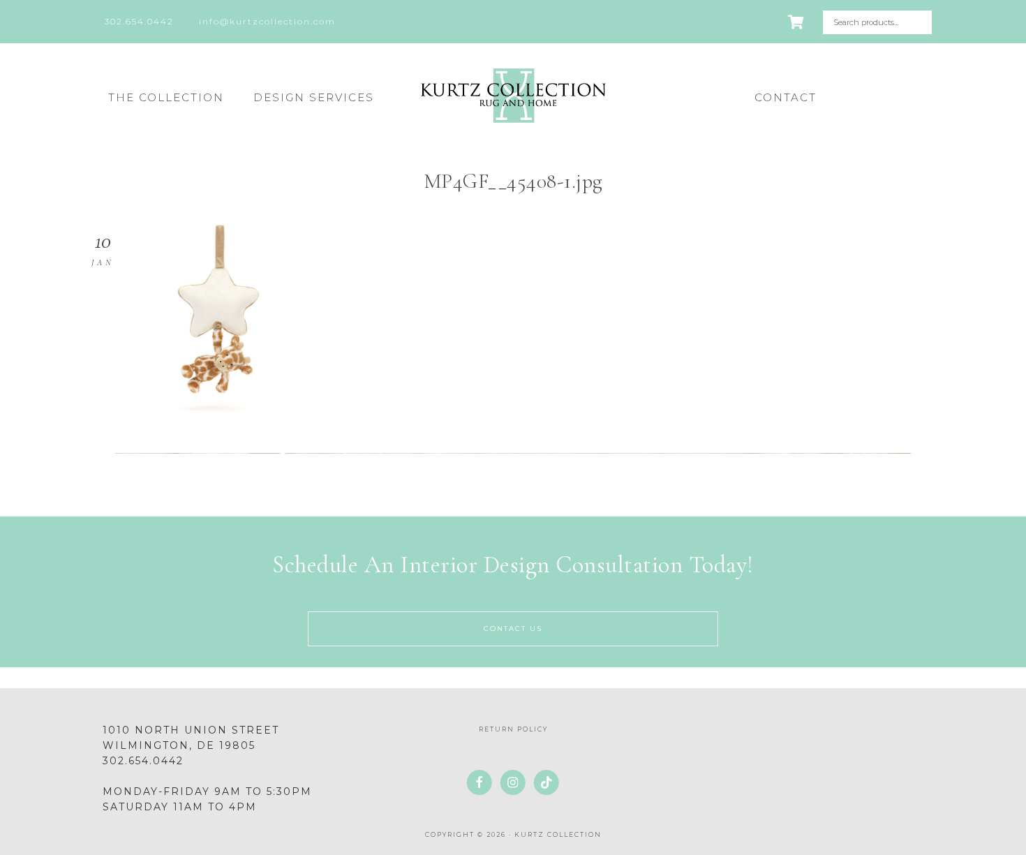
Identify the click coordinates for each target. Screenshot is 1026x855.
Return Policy (513, 729)
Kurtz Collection (513, 96)
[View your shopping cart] (797, 22)
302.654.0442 (143, 760)
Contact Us (513, 628)
